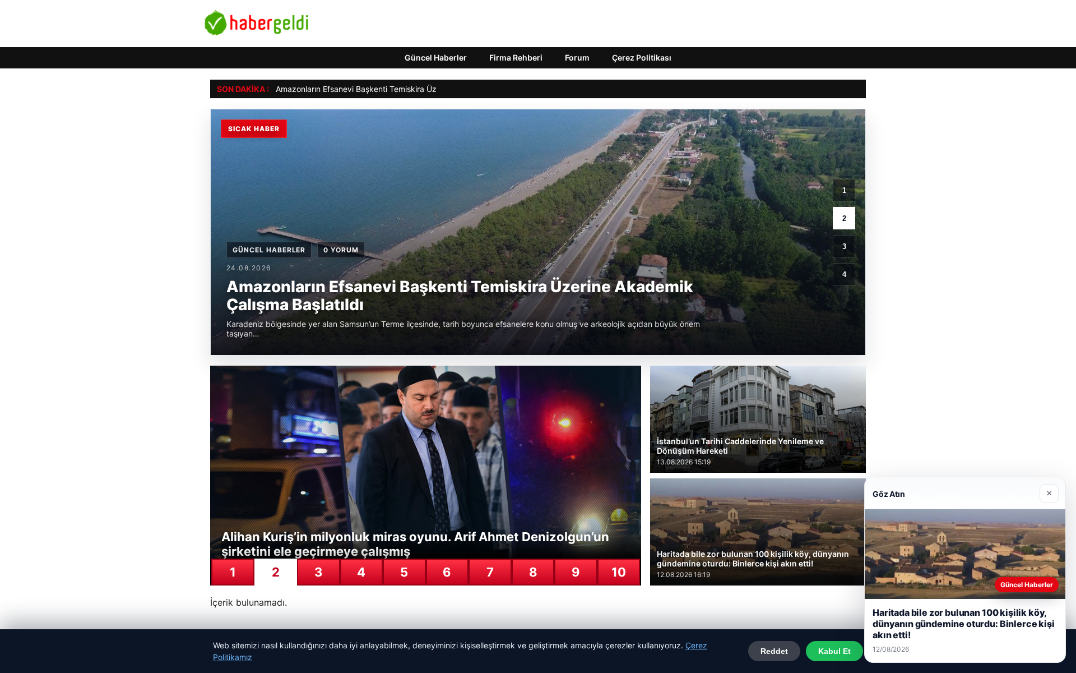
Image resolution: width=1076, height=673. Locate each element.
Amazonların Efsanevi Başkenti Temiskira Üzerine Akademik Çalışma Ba (406, 89)
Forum (577, 57)
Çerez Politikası (641, 57)
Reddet (774, 651)
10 (618, 572)
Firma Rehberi (515, 57)
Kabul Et (834, 651)
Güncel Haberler (436, 57)
